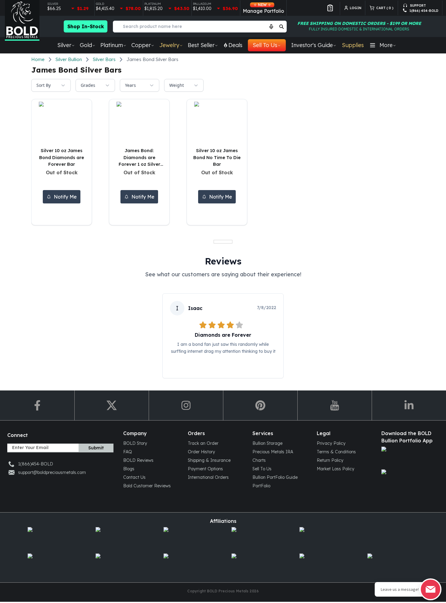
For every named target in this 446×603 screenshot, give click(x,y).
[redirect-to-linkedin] (409, 405)
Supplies (353, 45)
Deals (235, 45)
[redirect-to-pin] (260, 405)
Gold (86, 45)
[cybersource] (121, 564)
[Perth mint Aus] (324, 538)
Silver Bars (104, 59)
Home (38, 59)
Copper (141, 45)
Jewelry (169, 45)
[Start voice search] (271, 26)
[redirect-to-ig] (186, 405)
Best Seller (201, 45)
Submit (96, 448)
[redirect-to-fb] (37, 405)
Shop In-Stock (85, 26)
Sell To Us (265, 45)
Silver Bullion (69, 59)
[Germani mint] (53, 538)
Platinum (111, 45)
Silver (64, 45)
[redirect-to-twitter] (111, 405)
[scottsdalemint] (256, 538)
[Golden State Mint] (189, 538)
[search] (281, 26)
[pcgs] (324, 564)
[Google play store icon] (408, 480)
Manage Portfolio (263, 8)
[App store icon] (408, 457)
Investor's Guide (312, 45)
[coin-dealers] (53, 564)
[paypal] (392, 564)
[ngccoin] (256, 564)
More (386, 45)
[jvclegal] (189, 564)
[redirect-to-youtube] (334, 405)
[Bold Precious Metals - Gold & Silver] (22, 20)
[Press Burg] (121, 538)
